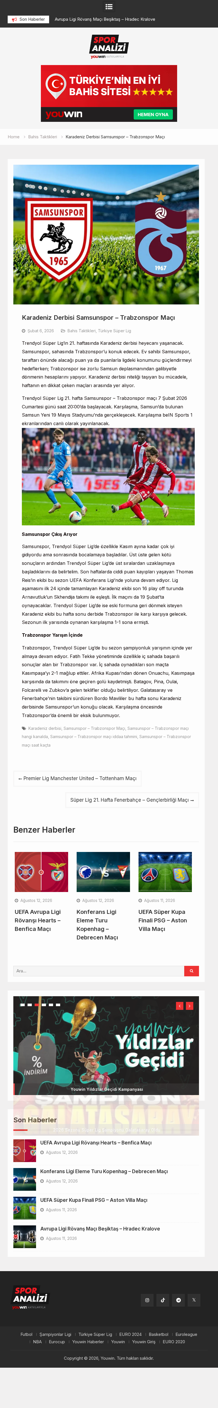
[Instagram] (147, 1300)
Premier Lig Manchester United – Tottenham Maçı (80, 778)
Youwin (118, 1341)
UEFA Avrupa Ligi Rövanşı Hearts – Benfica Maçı (38, 920)
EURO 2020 (174, 1341)
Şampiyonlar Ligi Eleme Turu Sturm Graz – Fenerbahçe (107, 19)
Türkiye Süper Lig (114, 330)
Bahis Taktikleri (82, 330)
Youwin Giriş (144, 1341)
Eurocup (57, 1341)
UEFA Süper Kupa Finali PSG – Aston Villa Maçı (163, 920)
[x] (194, 1300)
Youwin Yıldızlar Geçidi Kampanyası (107, 1089)
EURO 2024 (130, 1334)
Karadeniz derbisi (44, 728)
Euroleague (186, 1334)
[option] (123, 19)
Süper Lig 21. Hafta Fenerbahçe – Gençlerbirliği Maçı (129, 800)
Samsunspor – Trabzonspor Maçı (94, 728)
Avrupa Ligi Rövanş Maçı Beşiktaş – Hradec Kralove (100, 1229)
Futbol (26, 1334)
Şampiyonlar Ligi (55, 1334)
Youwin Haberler (88, 1341)
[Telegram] (178, 1300)
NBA (37, 1341)
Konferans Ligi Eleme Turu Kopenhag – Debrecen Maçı (104, 1171)
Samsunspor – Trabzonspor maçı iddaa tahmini (93, 736)
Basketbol (158, 1334)
